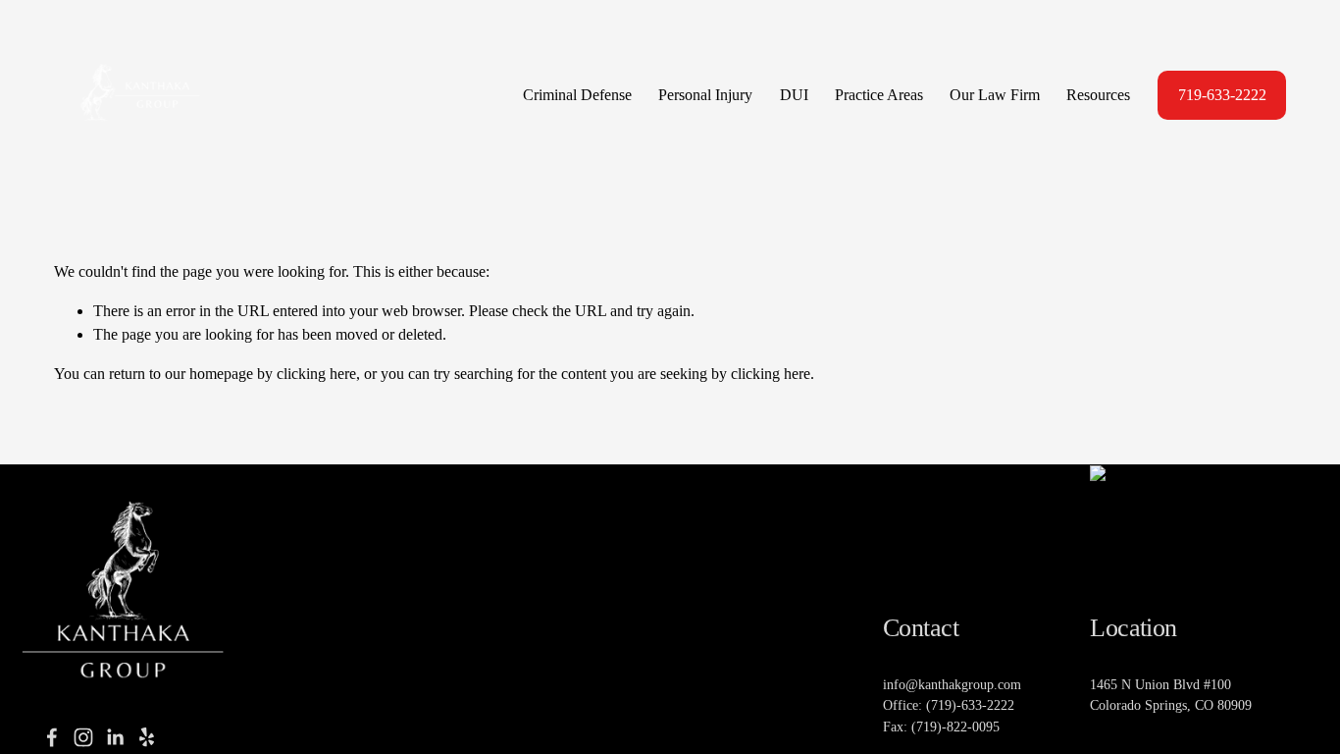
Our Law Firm (995, 94)
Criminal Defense (577, 94)
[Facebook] (52, 737)
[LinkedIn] (115, 737)
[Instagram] (83, 737)
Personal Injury (705, 94)
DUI (794, 94)
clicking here (316, 373)
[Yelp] (146, 737)
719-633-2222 (1222, 94)
